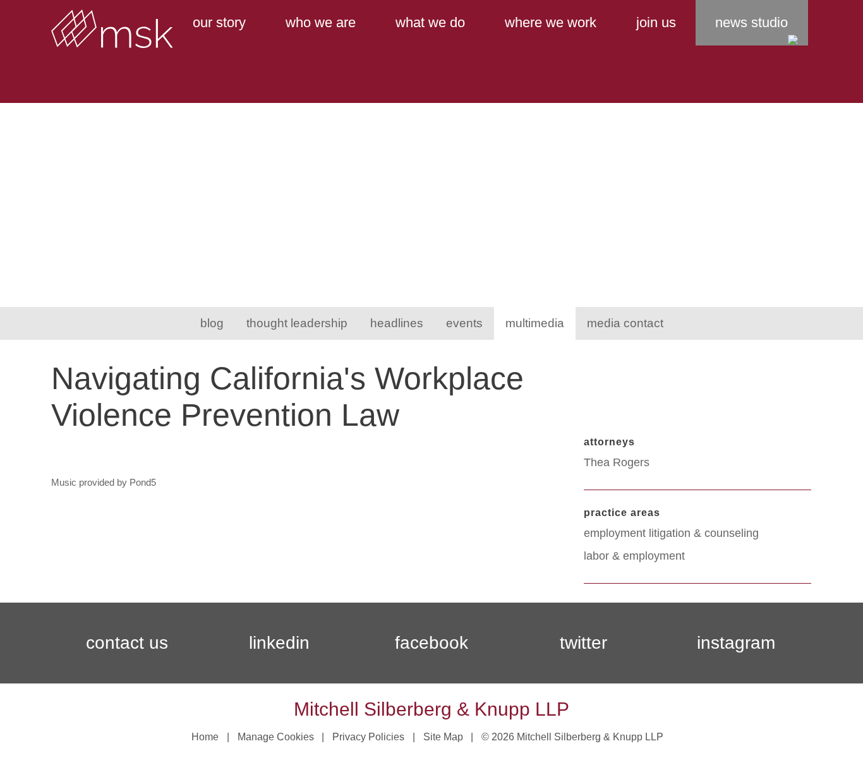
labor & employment (634, 556)
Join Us (656, 22)
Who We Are (321, 22)
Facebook (431, 643)
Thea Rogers (616, 462)
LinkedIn (279, 643)
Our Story (219, 22)
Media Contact (625, 323)
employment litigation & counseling (671, 533)
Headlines (396, 323)
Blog (212, 323)
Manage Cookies (276, 736)
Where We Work (550, 22)
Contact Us (127, 643)
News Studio (751, 22)
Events (464, 323)
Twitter (583, 643)
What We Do (430, 22)
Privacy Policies (368, 736)
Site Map (443, 736)
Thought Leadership (296, 323)
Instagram (736, 643)
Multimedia (534, 323)
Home (205, 736)
